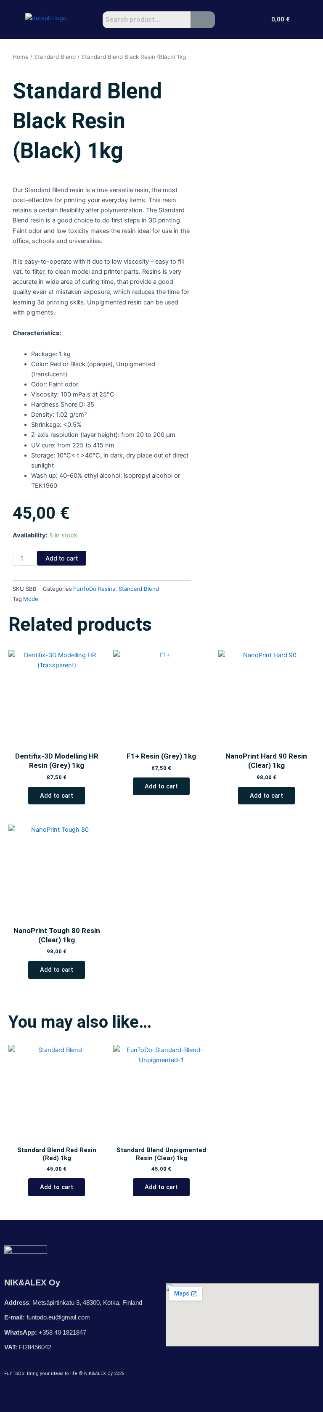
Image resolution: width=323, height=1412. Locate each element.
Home (21, 56)
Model (31, 598)
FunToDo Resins (94, 588)
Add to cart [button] (56, 795)
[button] (236, 19)
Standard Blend (55, 56)
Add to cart (61, 558)
